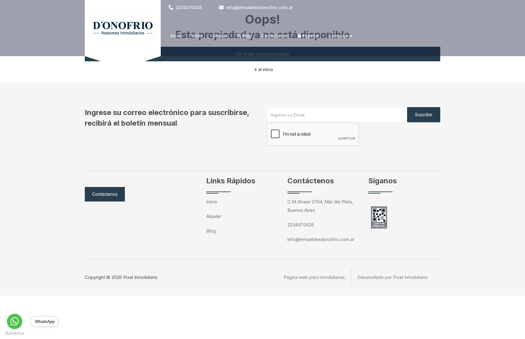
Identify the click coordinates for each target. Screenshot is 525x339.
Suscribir (423, 114)
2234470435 (188, 7)
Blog (246, 36)
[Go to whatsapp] (14, 321)
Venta (197, 36)
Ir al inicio (264, 69)
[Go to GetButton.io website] (14, 333)
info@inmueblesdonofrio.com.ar (259, 7)
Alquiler (220, 36)
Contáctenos (274, 36)
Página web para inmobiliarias (314, 277)
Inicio (175, 36)
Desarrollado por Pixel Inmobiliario (392, 277)
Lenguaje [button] (338, 36)
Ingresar (310, 36)
